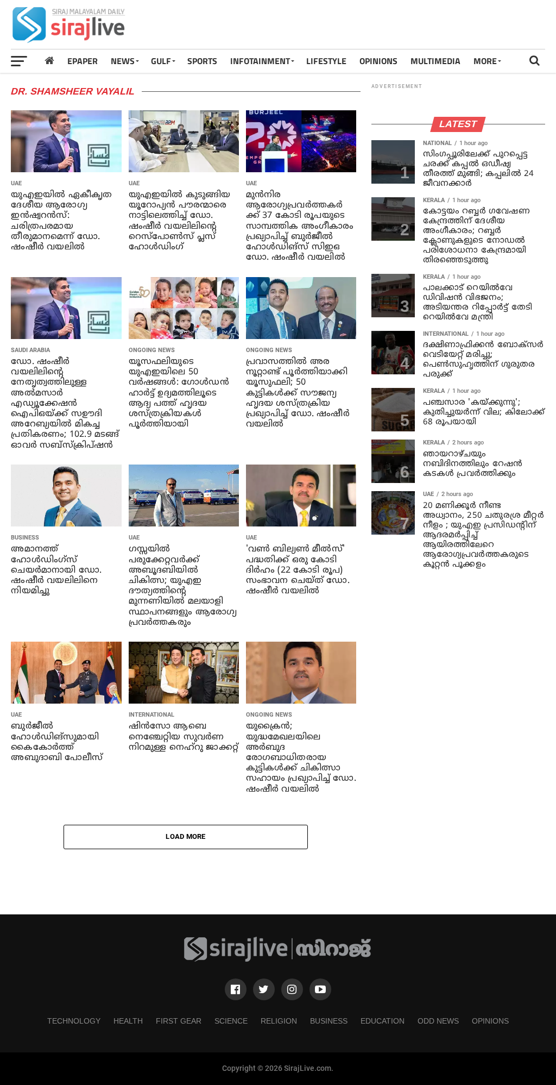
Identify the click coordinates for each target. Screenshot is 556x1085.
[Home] (49, 60)
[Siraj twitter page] (264, 989)
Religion (279, 1021)
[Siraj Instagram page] (292, 989)
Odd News (438, 1021)
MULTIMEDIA (435, 60)
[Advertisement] (347, 24)
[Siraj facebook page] (236, 989)
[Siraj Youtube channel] (320, 989)
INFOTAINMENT (260, 60)
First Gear (178, 1021)
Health (128, 1021)
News (123, 60)
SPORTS (202, 60)
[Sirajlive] (278, 959)
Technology (73, 1021)
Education (383, 1021)
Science (231, 1021)
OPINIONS (378, 60)
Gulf (161, 60)
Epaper (82, 60)
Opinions (490, 1021)
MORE (485, 60)
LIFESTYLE (326, 60)
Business (329, 1021)
